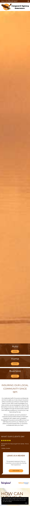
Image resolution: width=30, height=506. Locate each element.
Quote (15, 351)
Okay (26, 503)
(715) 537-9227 (12, 1)
